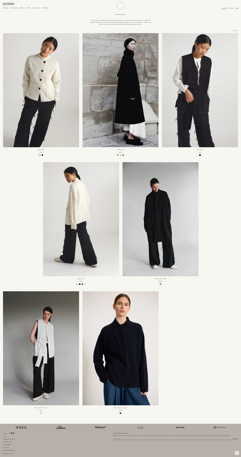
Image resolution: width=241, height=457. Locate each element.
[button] (6, 8)
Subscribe (235, 438)
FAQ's (5, 436)
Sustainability (7, 444)
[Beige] (120, 155)
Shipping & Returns (9, 439)
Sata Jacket (200, 149)
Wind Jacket (81, 279)
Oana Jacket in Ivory (41, 408)
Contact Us (6, 433)
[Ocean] (82, 284)
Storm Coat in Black (160, 278)
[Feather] (85, 284)
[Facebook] (13, 433)
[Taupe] (118, 155)
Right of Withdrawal (9, 450)
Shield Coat (120, 149)
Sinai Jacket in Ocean (120, 408)
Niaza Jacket (41, 149)
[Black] (42, 155)
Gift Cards (6, 447)
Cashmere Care (7, 442)
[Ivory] (39, 155)
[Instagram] (11, 433)
